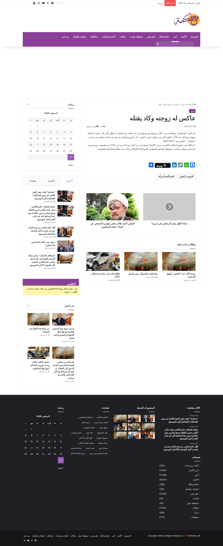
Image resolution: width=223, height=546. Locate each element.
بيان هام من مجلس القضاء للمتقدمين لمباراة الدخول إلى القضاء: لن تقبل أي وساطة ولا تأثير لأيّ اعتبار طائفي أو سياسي (63, 369)
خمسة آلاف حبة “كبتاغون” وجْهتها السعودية (181, 275)
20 (51, 144)
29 (37, 151)
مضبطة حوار (137, 36)
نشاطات (94, 36)
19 (57, 144)
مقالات (123, 36)
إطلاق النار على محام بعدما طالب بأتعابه (105, 275)
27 (51, 151)
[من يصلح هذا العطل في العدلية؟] (38, 319)
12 (57, 138)
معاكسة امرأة (165, 176)
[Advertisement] (111, 72)
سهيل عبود (103, 427)
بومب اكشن (186, 176)
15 (37, 138)
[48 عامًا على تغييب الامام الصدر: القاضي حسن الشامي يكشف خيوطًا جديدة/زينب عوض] (120, 426)
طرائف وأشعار (79, 36)
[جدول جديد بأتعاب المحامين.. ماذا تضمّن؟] (65, 246)
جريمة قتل (86, 422)
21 (44, 144)
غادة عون (89, 432)
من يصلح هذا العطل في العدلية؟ (149, 3)
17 (71, 144)
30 (31, 151)
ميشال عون (103, 448)
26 (57, 151)
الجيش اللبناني (102, 417)
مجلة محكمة (103, 443)
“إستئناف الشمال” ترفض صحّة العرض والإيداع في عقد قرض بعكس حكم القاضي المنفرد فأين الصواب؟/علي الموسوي (41, 260)
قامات (195, 498)
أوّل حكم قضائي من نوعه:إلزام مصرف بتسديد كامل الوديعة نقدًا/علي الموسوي (41, 230)
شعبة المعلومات (89, 427)
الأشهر (70, 180)
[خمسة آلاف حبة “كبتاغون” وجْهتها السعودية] (179, 261)
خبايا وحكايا (164, 36)
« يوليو (71, 165)
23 (31, 144)
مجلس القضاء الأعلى (86, 443)
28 (44, 151)
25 (64, 151)
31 (71, 157)
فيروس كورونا (102, 438)
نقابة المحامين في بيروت (98, 453)
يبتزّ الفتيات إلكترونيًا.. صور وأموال (143, 273)
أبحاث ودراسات (108, 36)
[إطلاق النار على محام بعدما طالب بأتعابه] (103, 261)
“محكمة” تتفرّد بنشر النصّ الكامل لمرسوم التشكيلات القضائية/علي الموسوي (43, 195)
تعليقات (32, 180)
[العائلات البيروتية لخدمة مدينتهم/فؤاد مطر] (148, 418)
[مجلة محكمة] (186, 19)
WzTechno (193, 535)
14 (44, 138)
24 (71, 151)
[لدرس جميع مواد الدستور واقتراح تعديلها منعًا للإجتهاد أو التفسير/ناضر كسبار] (63, 319)
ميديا (196, 512)
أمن (175, 36)
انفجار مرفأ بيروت (101, 422)
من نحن (65, 36)
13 (51, 138)
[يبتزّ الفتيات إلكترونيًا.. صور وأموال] (141, 261)
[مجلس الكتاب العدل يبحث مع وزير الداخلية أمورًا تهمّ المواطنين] (38, 353)
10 (71, 138)
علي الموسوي (102, 432)
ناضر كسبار (90, 448)
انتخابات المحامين (85, 417)
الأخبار (184, 36)
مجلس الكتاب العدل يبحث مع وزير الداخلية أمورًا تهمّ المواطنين (39, 365)
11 (64, 138)
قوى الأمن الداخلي (85, 438)
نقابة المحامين (76, 448)
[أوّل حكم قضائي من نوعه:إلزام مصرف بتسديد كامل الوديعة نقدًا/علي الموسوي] (65, 231)
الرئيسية (194, 36)
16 (31, 138)
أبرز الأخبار (193, 470)
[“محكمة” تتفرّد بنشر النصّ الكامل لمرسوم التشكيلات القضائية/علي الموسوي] (65, 196)
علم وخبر (151, 36)
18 (64, 144)
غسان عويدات (76, 432)
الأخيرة (51, 180)
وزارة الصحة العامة (78, 453)
